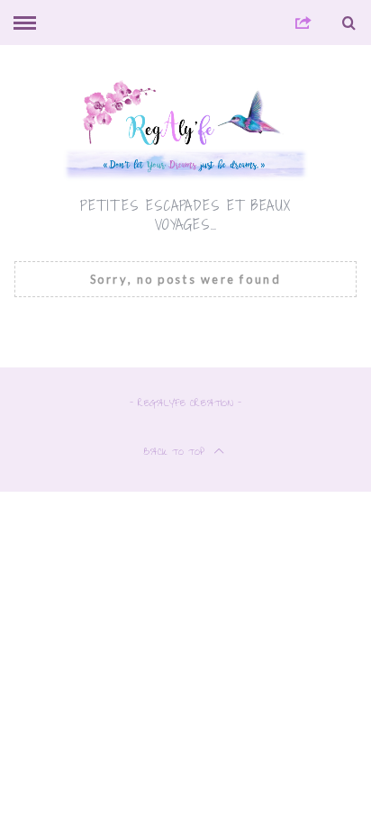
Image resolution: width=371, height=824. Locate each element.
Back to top (176, 453)
